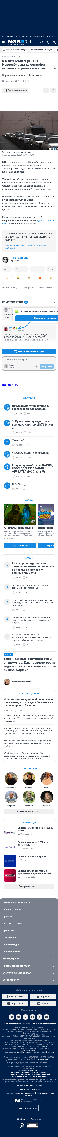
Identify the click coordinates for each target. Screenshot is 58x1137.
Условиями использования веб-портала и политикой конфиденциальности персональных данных (29, 1075)
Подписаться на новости (16, 902)
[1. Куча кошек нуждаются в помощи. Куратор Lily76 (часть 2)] (8, 427)
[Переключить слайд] (52, 513)
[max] (32, 1017)
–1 (53, 345)
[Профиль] (55, 42)
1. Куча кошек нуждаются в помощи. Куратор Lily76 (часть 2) (33, 424)
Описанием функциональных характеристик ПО (29, 1072)
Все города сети (11, 979)
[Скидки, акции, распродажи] (8, 455)
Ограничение (21, 269)
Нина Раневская (20, 258)
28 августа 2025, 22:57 (10, 81)
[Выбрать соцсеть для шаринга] (53, 90)
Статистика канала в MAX (17, 972)
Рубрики (7, 916)
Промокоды (25, 36)
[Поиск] (42, 42)
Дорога (7, 269)
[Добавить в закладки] (46, 90)
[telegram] (11, 1017)
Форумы (29, 398)
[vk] (18, 1017)
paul (10, 328)
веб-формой (49, 1052)
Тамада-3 (18, 440)
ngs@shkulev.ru (41, 1046)
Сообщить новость (13, 909)
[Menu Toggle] (3, 42)
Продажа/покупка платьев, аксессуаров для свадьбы (30, 407)
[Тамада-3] (8, 443)
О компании (9, 937)
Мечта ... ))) (19, 484)
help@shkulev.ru (22, 1052)
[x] (39, 1017)
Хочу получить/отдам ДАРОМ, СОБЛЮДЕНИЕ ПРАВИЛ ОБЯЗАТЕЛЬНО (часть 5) (32, 468)
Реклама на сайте (12, 923)
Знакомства (39, 36)
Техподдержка (11, 958)
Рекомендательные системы (29, 1089)
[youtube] (46, 1017)
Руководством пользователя (29, 1070)
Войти (11, 367)
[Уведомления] (48, 42)
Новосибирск (37, 269)
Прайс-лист (9, 930)
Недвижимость (9, 36)
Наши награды (11, 944)
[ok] (25, 1017)
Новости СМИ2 (10, 384)
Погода (51, 36)
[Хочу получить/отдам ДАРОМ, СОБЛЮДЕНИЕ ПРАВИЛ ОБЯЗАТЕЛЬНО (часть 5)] (8, 470)
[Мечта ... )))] (8, 486)
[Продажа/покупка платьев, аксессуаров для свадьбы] (8, 409)
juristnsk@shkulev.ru (29, 1050)
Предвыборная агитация (16, 965)
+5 (45, 345)
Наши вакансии (11, 951)
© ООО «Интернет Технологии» (29, 1119)
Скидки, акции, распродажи (31, 452)
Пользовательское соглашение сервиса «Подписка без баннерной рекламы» (29, 1094)
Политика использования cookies (29, 1085)
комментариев (17, 90)
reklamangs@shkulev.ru (41, 1059)
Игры (29, 499)
